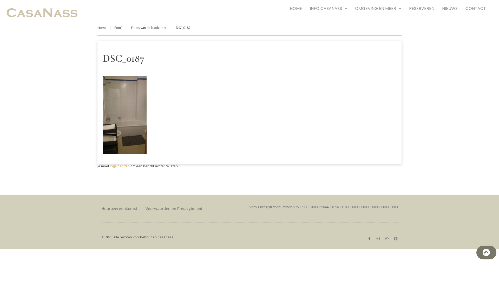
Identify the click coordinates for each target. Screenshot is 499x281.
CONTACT (475, 8)
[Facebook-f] (369, 238)
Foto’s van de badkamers (149, 27)
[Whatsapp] (387, 238)
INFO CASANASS (326, 8)
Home (102, 27)
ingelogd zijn (120, 166)
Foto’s (118, 27)
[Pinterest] (396, 238)
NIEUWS (450, 8)
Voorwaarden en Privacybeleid (174, 208)
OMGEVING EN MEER (375, 8)
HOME (296, 8)
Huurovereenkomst (119, 208)
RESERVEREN (421, 8)
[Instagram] (378, 238)
